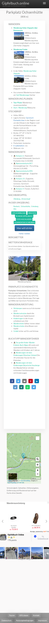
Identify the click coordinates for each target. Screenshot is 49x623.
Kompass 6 (20, 156)
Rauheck (16, 206)
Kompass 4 (20, 189)
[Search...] (37, 459)
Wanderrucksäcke (19, 313)
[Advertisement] (24, 406)
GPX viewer (23, 615)
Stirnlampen (17, 308)
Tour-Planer (17, 103)
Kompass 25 (20, 179)
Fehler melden (24, 233)
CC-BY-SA (20, 483)
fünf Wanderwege (22, 95)
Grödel (15, 331)
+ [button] (37, 470)
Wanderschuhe (18, 326)
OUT (46, 531)
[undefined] (37, 438)
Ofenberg (16, 199)
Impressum (42, 620)
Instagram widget (25, 559)
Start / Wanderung (20, 108)
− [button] (37, 474)
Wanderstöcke (18, 324)
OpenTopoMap (11, 483)
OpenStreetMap (25, 480)
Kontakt (36, 615)
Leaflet (9, 480)
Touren (12, 615)
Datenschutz (6, 620)
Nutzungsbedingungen (25, 620)
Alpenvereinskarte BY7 (24, 163)
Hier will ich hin (24, 228)
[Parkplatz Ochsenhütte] (23, 456)
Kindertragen (18, 318)
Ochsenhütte (25, 206)
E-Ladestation (18, 146)
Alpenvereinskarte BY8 (24, 171)
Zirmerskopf (25, 199)
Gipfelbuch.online (15, 3)
